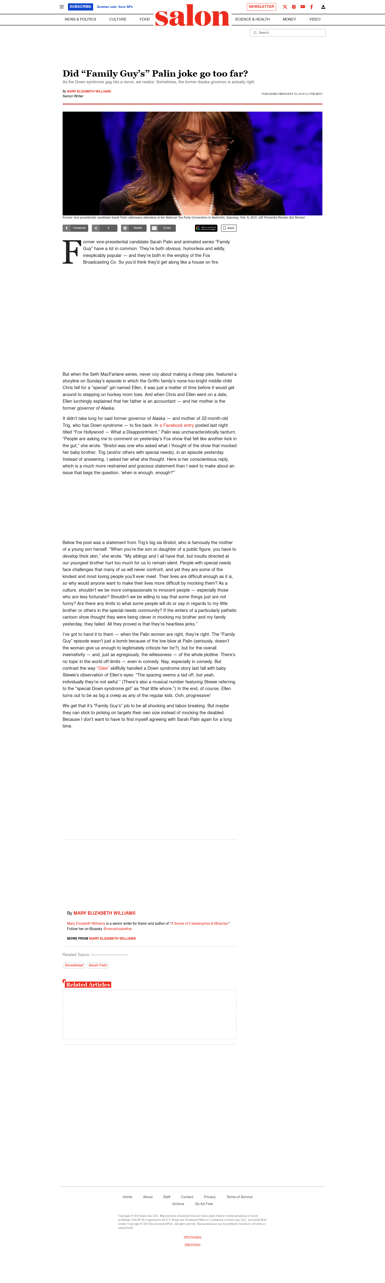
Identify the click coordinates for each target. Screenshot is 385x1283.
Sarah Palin (97, 965)
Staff (166, 1197)
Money (289, 19)
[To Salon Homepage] (192, 15)
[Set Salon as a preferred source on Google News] (206, 228)
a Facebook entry (177, 425)
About (147, 1197)
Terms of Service (239, 1197)
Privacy (210, 1197)
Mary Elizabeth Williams (89, 91)
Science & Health (252, 19)
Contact (187, 1197)
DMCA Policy (193, 1244)
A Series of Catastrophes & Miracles (199, 924)
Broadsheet (74, 965)
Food (145, 19)
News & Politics (80, 19)
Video (314, 19)
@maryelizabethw (117, 929)
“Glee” (103, 668)
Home (127, 1197)
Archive (178, 1204)
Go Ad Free (204, 1204)
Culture (118, 19)
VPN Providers (192, 1237)
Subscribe (80, 7)
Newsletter (261, 7)
